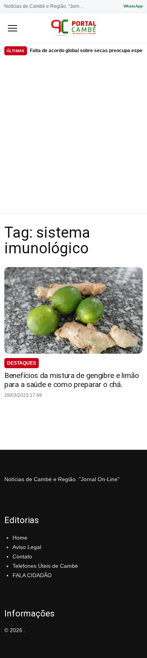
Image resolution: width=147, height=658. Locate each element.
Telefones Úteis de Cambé (45, 566)
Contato (22, 556)
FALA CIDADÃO (32, 575)
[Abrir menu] (12, 28)
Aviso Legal (27, 547)
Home (20, 537)
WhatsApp (133, 6)
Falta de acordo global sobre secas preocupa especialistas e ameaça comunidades (86, 50)
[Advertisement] (73, 135)
